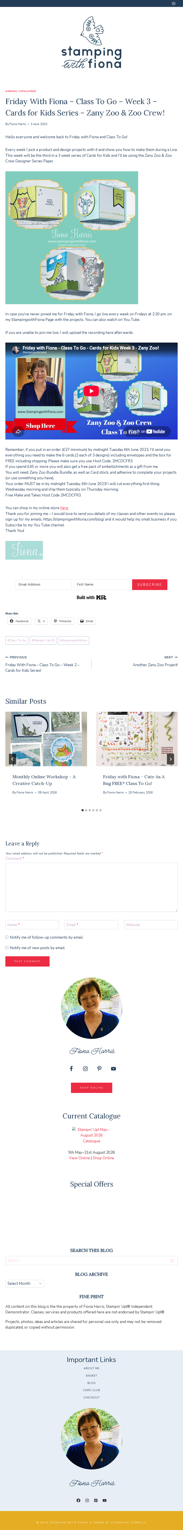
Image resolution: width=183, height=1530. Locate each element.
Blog (91, 1383)
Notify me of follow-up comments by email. (46, 937)
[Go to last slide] (12, 759)
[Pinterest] (96, 1500)
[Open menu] (173, 3)
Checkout (91, 1397)
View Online (79, 1158)
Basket (91, 1375)
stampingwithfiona (73, 640)
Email (72, 925)
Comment (14, 858)
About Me (92, 1368)
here (64, 508)
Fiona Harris (18, 124)
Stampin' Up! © (43, 640)
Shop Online (103, 1158)
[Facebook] (78, 1500)
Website (133, 925)
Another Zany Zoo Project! (155, 661)
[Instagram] (87, 1500)
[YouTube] (104, 1500)
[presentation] (46, 739)
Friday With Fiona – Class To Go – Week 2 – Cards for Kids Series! (42, 664)
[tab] (82, 810)
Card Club (91, 1390)
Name (13, 925)
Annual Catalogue (20, 91)
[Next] (170, 759)
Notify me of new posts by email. (37, 948)
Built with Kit (91, 597)
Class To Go (16, 640)
